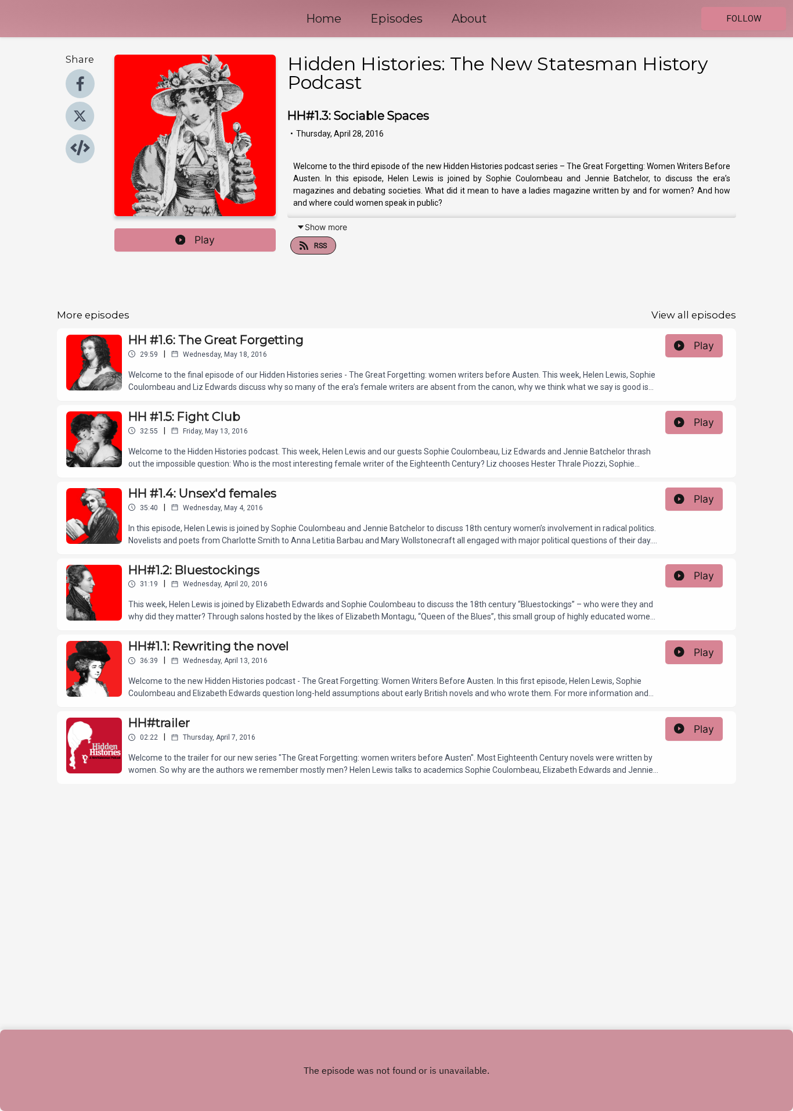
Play (204, 240)
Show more (326, 227)
